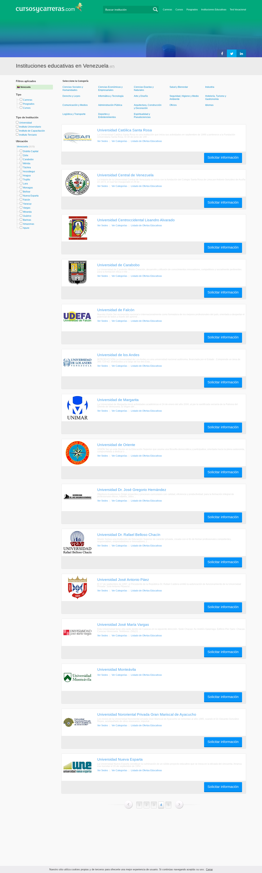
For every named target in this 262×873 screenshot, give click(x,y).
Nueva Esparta (31, 195)
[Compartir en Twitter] (231, 53)
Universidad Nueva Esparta (120, 759)
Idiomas (209, 105)
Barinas (27, 220)
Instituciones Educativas (213, 9)
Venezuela (23, 146)
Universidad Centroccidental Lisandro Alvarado (136, 220)
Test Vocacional (238, 9)
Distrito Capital (30, 151)
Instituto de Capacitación (32, 130)
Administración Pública (110, 105)
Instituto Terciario (28, 134)
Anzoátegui (29, 171)
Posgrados (192, 9)
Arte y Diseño (141, 96)
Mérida (26, 163)
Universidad (25, 122)
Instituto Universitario (30, 126)
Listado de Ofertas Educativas (146, 141)
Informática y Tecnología (111, 96)
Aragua (27, 175)
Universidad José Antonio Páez (123, 579)
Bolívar (26, 191)
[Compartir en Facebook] (222, 53)
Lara (25, 183)
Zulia (25, 155)
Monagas (28, 187)
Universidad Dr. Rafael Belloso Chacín (128, 534)
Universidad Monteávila (116, 669)
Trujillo (26, 179)
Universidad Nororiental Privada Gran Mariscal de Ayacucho (146, 714)
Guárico (27, 216)
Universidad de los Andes (118, 355)
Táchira (27, 167)
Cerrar (209, 869)
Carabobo (28, 159)
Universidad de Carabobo (118, 265)
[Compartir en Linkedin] (241, 53)
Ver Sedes (102, 141)
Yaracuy (27, 203)
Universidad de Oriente (116, 445)
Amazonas (28, 224)
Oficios (173, 105)
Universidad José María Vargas (123, 624)
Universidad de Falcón (115, 310)
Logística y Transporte (74, 114)
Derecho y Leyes (71, 96)
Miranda (27, 212)
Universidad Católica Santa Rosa (124, 130)
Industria (209, 87)
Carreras (167, 9)
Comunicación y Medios (75, 105)
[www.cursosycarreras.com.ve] (49, 8)
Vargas (26, 207)
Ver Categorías (119, 141)
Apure (26, 228)
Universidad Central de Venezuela (125, 175)
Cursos (179, 9)
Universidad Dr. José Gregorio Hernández (131, 489)
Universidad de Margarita (118, 400)
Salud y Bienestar (179, 87)
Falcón (26, 199)
